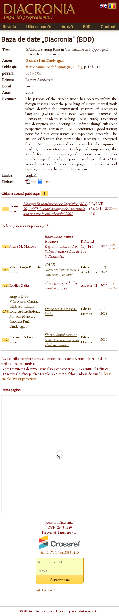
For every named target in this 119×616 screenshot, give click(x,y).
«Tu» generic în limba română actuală (61, 285)
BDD (86, 26)
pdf (33, 181)
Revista (9, 26)
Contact (108, 26)
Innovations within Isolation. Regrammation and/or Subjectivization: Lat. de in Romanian (62, 246)
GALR (62, 269)
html (47, 181)
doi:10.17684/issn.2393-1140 (59, 552)
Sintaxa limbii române (62, 339)
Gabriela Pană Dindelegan (44, 60)
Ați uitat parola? (45, 590)
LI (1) (77, 66)
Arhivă (67, 26)
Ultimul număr (38, 26)
